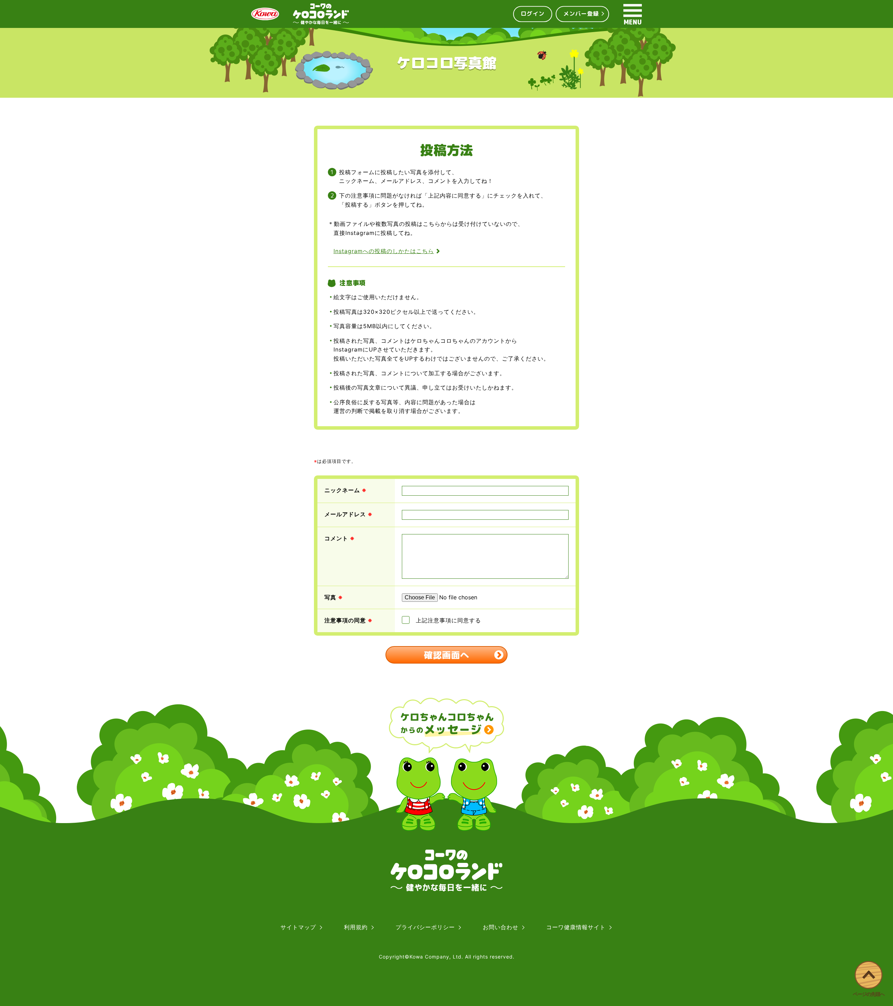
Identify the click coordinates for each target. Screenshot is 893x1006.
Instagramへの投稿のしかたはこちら (383, 250)
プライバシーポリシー (425, 927)
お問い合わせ (500, 927)
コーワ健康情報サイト (576, 927)
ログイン (533, 13)
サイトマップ (298, 927)
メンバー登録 (581, 13)
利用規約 (356, 927)
